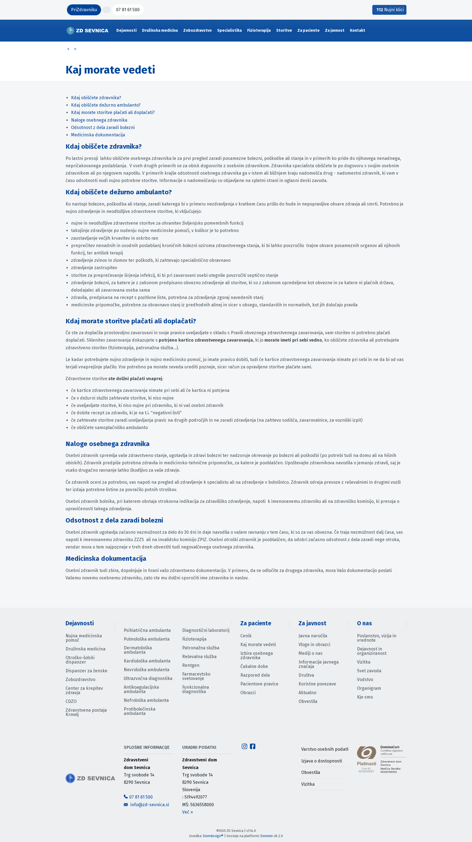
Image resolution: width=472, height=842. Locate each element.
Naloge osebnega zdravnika (99, 120)
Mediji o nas (311, 653)
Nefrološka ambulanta (146, 700)
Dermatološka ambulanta (138, 650)
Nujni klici (390, 9)
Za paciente (255, 623)
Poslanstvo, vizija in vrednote (376, 638)
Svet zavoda (369, 670)
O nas (364, 623)
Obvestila (308, 701)
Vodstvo (365, 679)
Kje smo (365, 697)
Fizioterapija (194, 639)
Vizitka (363, 662)
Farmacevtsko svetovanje (196, 676)
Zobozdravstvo (80, 679)
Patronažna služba (200, 647)
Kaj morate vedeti (258, 644)
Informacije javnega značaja (319, 664)
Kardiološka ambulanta (147, 661)
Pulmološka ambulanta (147, 639)
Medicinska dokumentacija (98, 134)
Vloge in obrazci (314, 644)
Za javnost (312, 623)
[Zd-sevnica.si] (87, 31)
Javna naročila (313, 635)
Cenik (246, 635)
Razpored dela (255, 675)
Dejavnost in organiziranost (372, 651)
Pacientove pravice (259, 683)
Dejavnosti (80, 623)
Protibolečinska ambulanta (139, 711)
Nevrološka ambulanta (146, 669)
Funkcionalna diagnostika (195, 689)
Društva (306, 675)
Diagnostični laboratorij (205, 630)
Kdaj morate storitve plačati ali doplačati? (113, 112)
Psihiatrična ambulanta (147, 630)
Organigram (369, 688)
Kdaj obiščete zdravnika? (96, 97)
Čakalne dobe (254, 666)
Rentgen (190, 665)
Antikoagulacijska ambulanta (141, 689)
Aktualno (307, 692)
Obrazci (248, 692)
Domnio (267, 836)
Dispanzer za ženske (86, 670)
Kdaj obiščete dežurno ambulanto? (105, 105)
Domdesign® (213, 836)
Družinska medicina (85, 649)
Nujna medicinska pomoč (84, 638)
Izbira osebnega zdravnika (256, 655)
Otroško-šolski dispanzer (80, 660)
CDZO (71, 701)
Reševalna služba (199, 656)
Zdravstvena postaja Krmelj (86, 712)
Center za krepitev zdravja (84, 690)
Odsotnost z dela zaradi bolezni (103, 127)
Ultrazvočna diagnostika (148, 678)
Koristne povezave (317, 683)
